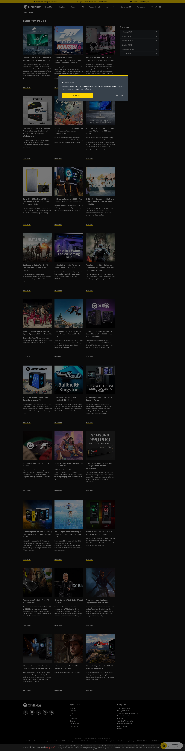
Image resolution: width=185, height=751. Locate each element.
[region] (93, 88)
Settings (119, 95)
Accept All (77, 95)
